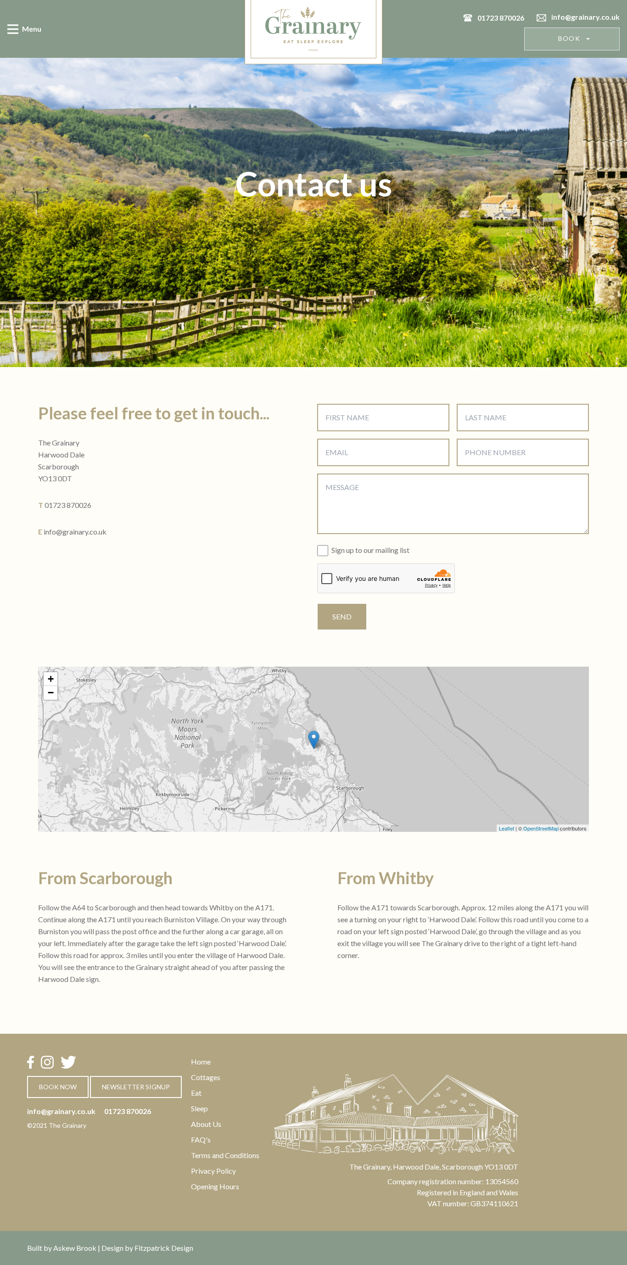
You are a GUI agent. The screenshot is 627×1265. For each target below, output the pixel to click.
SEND (342, 616)
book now (58, 1087)
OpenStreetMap (541, 828)
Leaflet (506, 828)
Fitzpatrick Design (163, 1247)
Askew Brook (74, 1247)
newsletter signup (136, 1087)
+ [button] (51, 679)
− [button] (51, 692)
